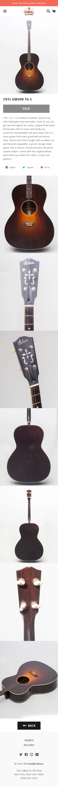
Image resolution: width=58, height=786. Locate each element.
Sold (26, 108)
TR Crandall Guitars (33, 763)
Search (29, 740)
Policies (29, 745)
